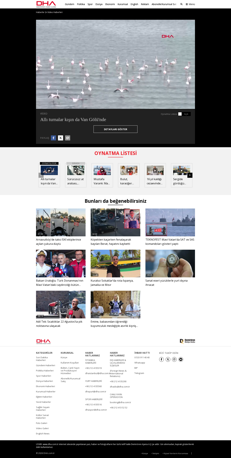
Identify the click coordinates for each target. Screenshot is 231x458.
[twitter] (168, 359)
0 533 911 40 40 (141, 357)
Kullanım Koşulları (70, 362)
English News (43, 433)
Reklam (145, 4)
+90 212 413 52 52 (118, 407)
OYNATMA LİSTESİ (115, 153)
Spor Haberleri (43, 375)
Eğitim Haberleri (44, 396)
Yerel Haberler (43, 402)
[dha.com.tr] (48, 341)
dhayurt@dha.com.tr (95, 391)
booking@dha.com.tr (120, 402)
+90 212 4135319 (93, 368)
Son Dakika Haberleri (42, 358)
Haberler (40, 12)
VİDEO (43, 113)
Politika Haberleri (45, 370)
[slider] (123, 106)
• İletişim (155, 453)
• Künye (144, 453)
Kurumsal (123, 4)
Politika (81, 4)
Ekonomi (110, 4)
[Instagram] (174, 359)
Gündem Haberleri (45, 365)
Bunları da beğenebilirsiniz (115, 201)
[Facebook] (161, 359)
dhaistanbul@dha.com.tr (97, 373)
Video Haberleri (55, 12)
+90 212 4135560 (93, 386)
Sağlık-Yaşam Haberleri (43, 408)
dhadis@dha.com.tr (120, 386)
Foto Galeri (41, 423)
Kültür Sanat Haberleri (42, 416)
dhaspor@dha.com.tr (96, 409)
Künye (64, 357)
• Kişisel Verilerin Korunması (175, 453)
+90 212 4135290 (118, 381)
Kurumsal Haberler (45, 391)
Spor (90, 4)
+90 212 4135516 (93, 404)
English (134, 4)
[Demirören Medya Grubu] (187, 341)
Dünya (98, 4)
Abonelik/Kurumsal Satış (165, 4)
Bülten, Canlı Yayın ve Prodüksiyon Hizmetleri (70, 371)
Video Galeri (42, 428)
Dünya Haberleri (44, 381)
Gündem (69, 4)
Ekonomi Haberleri (45, 386)
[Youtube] (180, 359)
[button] (46, 106)
